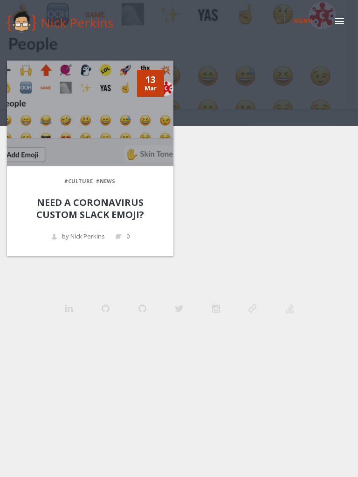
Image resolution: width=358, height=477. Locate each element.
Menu (303, 21)
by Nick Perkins (83, 236)
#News (105, 180)
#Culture (78, 180)
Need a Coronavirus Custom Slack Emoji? (90, 208)
